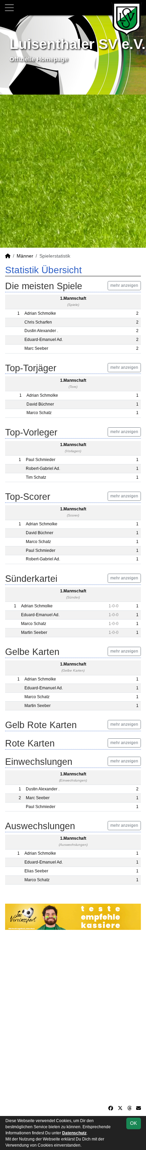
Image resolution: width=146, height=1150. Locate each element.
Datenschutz (74, 1133)
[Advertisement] (73, 171)
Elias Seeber (36, 871)
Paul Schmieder (40, 459)
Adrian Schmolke (40, 313)
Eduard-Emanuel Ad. (43, 339)
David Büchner (40, 404)
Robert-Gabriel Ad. (43, 468)
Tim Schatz (36, 477)
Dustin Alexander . (41, 330)
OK (133, 1123)
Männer (25, 256)
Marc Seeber (36, 348)
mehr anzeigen (124, 285)
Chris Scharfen (38, 322)
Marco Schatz (39, 412)
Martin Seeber (34, 632)
